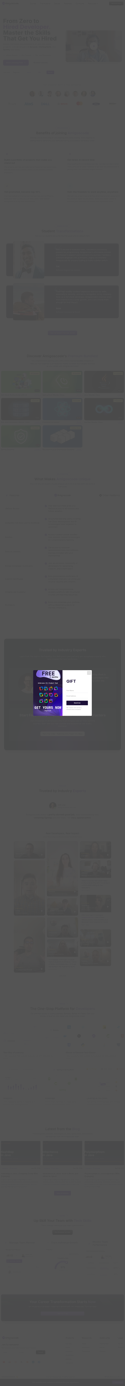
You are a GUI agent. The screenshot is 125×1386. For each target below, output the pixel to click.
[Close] (89, 673)
